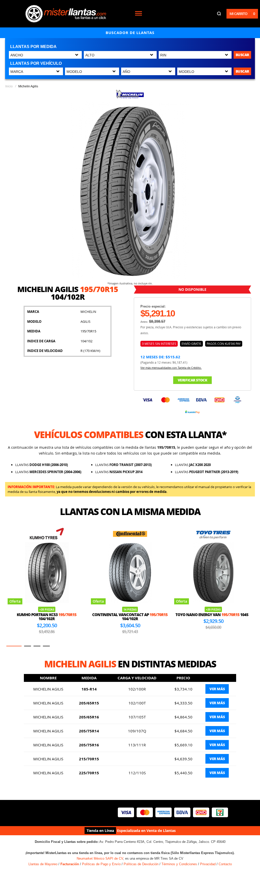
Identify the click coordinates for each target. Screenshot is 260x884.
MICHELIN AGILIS (48, 689)
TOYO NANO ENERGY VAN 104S (211, 614)
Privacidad (208, 864)
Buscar (242, 54)
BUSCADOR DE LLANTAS (130, 32)
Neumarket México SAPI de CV (100, 858)
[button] (14, 646)
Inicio (9, 86)
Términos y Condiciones (179, 864)
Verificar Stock (192, 380)
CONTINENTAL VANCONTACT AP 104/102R (130, 616)
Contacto (225, 864)
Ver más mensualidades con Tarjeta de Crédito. (171, 367)
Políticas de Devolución (141, 864)
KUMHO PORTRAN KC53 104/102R (46, 616)
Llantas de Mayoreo (42, 864)
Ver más (217, 688)
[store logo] (65, 13)
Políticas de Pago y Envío (101, 864)
